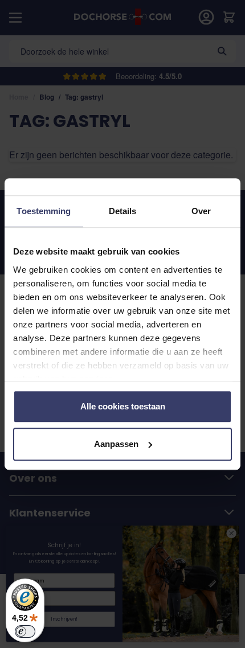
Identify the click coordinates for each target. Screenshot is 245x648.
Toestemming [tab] (44, 211)
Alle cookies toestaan (122, 406)
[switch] (25, 631)
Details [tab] (123, 211)
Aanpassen (116, 444)
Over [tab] (201, 211)
